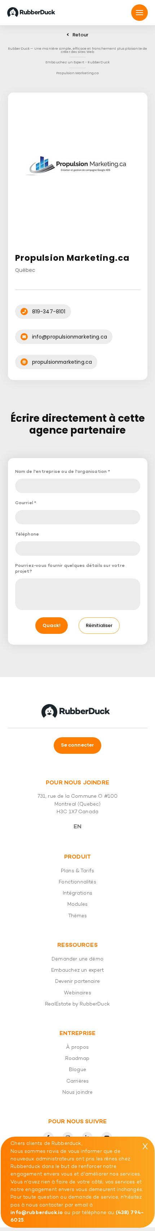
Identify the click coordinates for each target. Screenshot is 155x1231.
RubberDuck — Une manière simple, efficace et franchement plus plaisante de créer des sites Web (77, 50)
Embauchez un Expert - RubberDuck (77, 62)
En (77, 827)
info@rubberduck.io (36, 1212)
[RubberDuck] (32, 12)
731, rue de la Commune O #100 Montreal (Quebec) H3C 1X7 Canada (77, 804)
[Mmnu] (139, 12)
